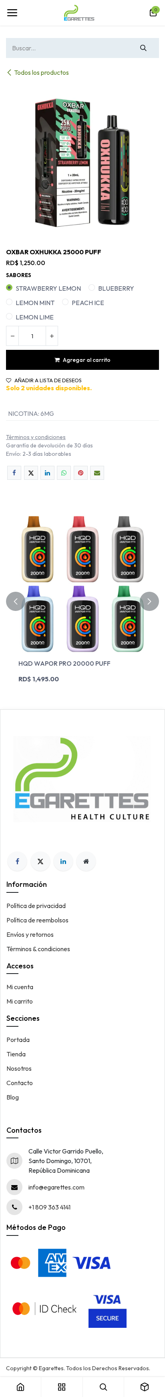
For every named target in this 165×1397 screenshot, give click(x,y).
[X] (31, 473)
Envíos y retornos (30, 934)
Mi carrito (19, 1001)
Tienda (16, 1054)
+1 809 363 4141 (49, 1207)
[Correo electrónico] (97, 473)
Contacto (19, 1083)
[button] (15, 601)
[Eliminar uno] (12, 335)
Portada (18, 1040)
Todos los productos (41, 72)
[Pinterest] (81, 473)
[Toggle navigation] (12, 13)
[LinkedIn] (47, 473)
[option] (82, 601)
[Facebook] (14, 473)
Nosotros (19, 1068)
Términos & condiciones (38, 949)
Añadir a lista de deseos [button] (48, 380)
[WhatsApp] (64, 473)
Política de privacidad (36, 906)
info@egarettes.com (56, 1187)
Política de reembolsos (37, 920)
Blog (12, 1097)
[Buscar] (143, 48)
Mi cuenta (19, 987)
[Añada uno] (52, 335)
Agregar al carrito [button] (87, 359)
